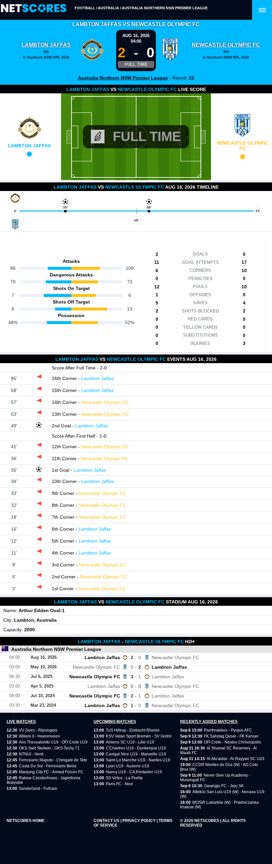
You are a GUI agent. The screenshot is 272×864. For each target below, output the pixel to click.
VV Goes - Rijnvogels (38, 730)
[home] (33, 8)
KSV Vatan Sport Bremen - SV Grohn (139, 736)
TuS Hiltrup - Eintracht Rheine (133, 730)
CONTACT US (107, 820)
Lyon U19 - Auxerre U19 (127, 766)
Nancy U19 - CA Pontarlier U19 (134, 772)
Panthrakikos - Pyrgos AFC (228, 730)
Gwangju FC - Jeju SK (224, 786)
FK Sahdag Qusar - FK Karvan (231, 736)
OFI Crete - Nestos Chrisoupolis (232, 742)
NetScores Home (25, 820)
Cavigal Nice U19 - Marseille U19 (136, 754)
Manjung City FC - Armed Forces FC (51, 772)
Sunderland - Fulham (38, 788)
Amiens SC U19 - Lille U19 (130, 742)
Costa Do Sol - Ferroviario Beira (47, 766)
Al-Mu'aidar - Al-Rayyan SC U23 (235, 758)
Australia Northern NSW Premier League (165, 8)
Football (85, 8)
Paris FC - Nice (119, 784)
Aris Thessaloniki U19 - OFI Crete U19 (53, 742)
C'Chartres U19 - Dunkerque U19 (136, 748)
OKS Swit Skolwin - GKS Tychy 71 (49, 748)
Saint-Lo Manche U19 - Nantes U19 (138, 760)
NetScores (207, 820)
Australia (108, 8)
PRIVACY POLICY (139, 820)
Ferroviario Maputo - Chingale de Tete (53, 760)
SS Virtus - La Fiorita (124, 778)
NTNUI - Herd (31, 754)
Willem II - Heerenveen (39, 736)
